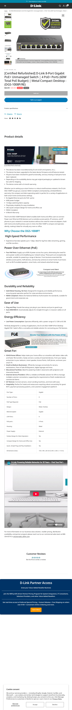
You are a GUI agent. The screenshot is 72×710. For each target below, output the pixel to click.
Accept (35, 705)
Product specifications (11, 108)
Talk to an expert (36, 100)
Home (5, 11)
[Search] (60, 6)
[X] (13, 118)
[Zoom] (63, 15)
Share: (6, 118)
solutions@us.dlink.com (21, 536)
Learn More (36, 609)
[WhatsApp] (17, 118)
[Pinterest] (15, 118)
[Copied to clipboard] (20, 118)
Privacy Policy (57, 699)
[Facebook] (10, 118)
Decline (54, 705)
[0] (66, 6)
